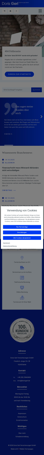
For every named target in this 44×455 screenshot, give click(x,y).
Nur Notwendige (22, 227)
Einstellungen (22, 232)
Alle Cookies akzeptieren (22, 238)
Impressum (6, 243)
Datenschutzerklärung (10, 246)
